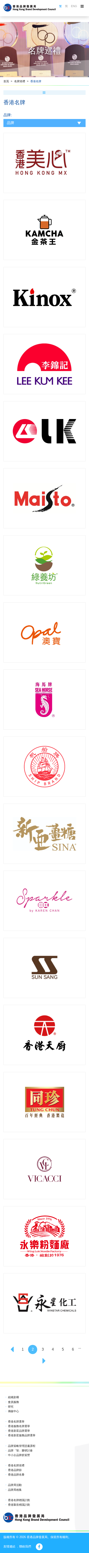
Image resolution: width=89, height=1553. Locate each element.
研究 (10, 1406)
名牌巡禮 (19, 81)
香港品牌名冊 (16, 1474)
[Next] (44, 1361)
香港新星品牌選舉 (19, 1430)
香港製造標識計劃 (19, 1504)
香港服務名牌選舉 (19, 1426)
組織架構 (13, 1397)
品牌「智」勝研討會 (20, 1450)
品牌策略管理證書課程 (21, 1446)
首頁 (6, 81)
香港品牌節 (15, 1470)
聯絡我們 (25, 1546)
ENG (74, 6)
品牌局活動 (15, 1485)
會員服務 (13, 1402)
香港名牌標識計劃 (19, 1500)
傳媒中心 (13, 1411)
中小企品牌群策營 (19, 1455)
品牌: (7, 115)
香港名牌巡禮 (16, 1465)
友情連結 (9, 1546)
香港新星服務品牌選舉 (21, 1435)
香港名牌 (35, 81)
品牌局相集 (15, 1489)
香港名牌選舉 (16, 1421)
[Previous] (12, 1349)
